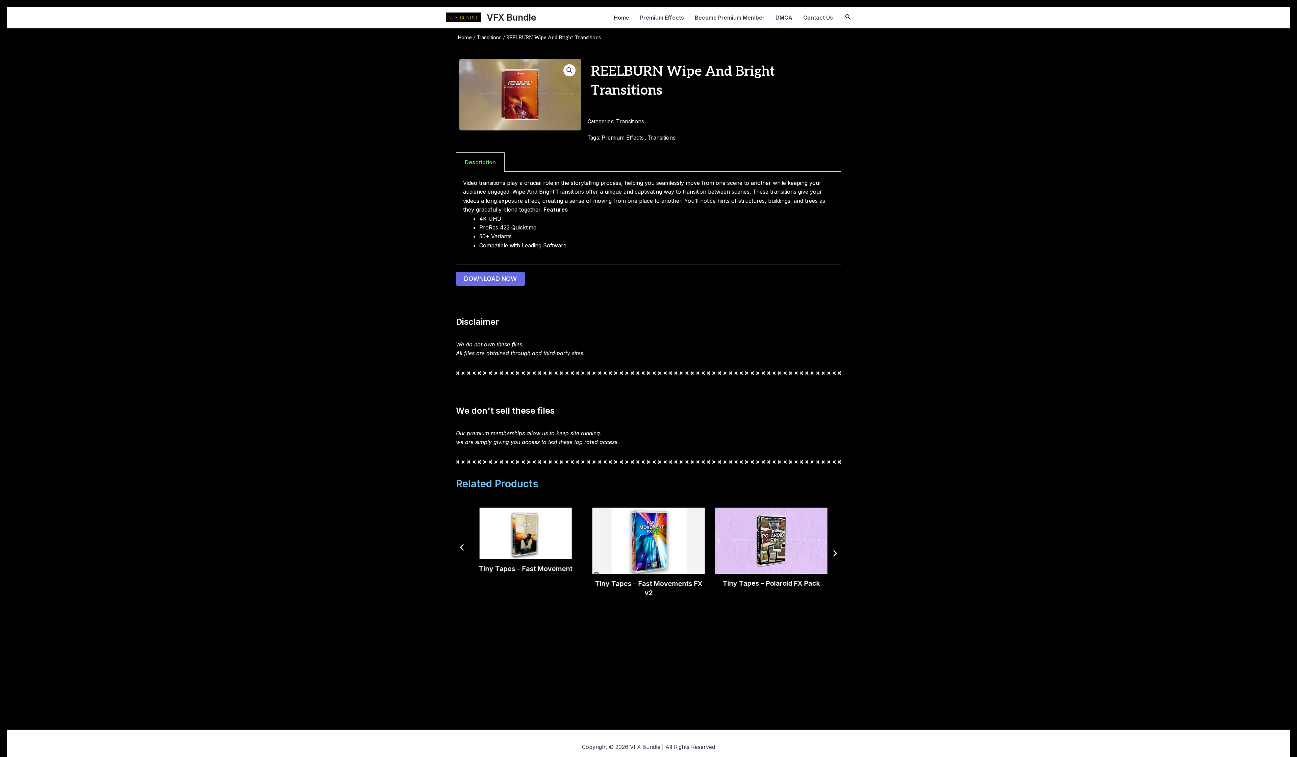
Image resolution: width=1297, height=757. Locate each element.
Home (621, 17)
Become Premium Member (730, 17)
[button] (569, 70)
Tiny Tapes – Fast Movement (526, 569)
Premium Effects (662, 17)
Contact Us (818, 17)
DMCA (783, 17)
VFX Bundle (511, 17)
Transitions (489, 37)
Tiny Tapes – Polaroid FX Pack (771, 583)
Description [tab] (480, 162)
